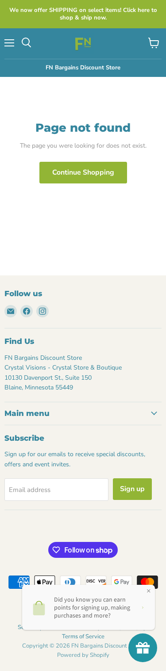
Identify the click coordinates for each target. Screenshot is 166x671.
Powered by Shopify (83, 655)
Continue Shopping (83, 172)
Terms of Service (83, 636)
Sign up (132, 489)
